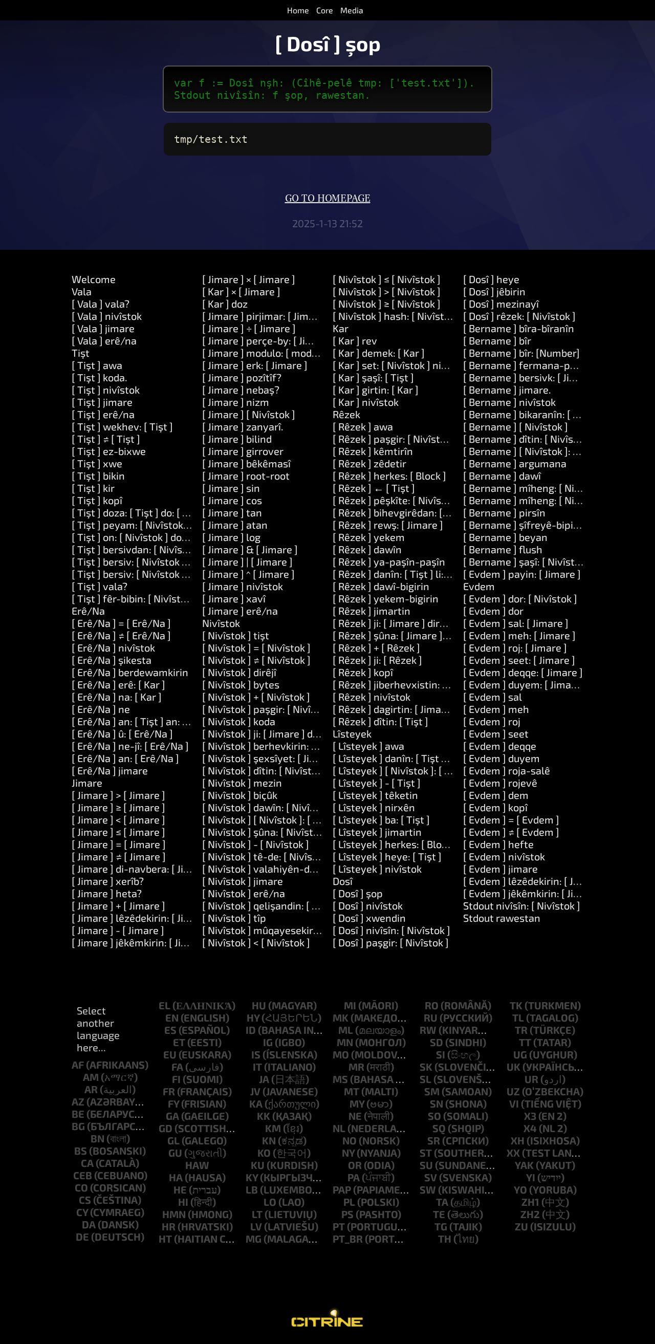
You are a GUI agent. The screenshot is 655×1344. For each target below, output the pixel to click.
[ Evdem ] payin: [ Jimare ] (522, 574)
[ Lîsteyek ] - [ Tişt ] (377, 782)
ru (431, 1017)
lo (270, 1202)
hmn (174, 1214)
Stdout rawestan (501, 918)
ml (345, 1030)
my (357, 1103)
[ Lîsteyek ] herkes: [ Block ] (395, 844)
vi (514, 1103)
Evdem (479, 586)
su (426, 1165)
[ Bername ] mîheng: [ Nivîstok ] (535, 488)
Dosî (343, 881)
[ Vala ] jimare (103, 328)
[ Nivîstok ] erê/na (243, 893)
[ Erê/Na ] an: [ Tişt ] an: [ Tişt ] (141, 721)
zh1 (530, 1202)
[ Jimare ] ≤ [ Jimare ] (118, 832)
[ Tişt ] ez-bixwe (109, 451)
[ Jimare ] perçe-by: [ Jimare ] (268, 340)
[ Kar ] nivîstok (366, 402)
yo (520, 1189)
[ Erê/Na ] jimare (110, 770)
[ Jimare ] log (231, 537)
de (82, 1236)
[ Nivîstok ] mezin (242, 782)
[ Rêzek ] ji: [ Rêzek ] (377, 660)
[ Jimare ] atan (235, 524)
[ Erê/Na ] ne (101, 709)
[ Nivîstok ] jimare (242, 881)
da (89, 1224)
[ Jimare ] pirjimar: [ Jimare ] (266, 316)
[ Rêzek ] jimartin (371, 610)
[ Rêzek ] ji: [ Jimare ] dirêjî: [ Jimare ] (415, 623)
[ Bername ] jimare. (507, 389)
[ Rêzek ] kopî (363, 672)
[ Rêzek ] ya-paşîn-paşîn (389, 561)
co (81, 1187)
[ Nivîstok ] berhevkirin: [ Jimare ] (277, 746)
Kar (340, 328)
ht (165, 1238)
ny (348, 1152)
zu (521, 1226)
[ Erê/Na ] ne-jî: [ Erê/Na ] (130, 746)
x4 (530, 1128)
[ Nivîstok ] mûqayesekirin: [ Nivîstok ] (289, 930)
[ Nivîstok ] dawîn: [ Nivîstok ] (268, 807)
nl (339, 1128)
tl (518, 1017)
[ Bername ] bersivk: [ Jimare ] (531, 377)
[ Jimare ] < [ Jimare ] (118, 819)
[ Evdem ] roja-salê (506, 770)
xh (518, 1140)
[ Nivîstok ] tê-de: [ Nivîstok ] (267, 856)
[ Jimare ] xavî (234, 598)
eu (170, 1054)
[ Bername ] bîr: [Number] (521, 352)
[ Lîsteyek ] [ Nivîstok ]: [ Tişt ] (400, 770)
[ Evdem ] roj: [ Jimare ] (515, 647)
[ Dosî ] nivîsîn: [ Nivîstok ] (391, 930)
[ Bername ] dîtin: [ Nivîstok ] (528, 438)
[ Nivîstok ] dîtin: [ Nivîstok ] (265, 770)
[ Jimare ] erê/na (240, 610)
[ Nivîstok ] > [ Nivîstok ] (387, 291)
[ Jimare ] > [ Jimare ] (118, 795)
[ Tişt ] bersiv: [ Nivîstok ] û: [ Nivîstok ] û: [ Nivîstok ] (190, 574)
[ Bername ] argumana (514, 463)
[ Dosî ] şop (358, 893)
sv (430, 1177)
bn (97, 1138)
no (349, 1140)
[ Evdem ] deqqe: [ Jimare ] (523, 672)
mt (351, 1091)
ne (355, 1116)
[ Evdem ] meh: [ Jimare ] (519, 635)
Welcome (94, 279)
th (444, 1238)
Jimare (87, 782)
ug (520, 1054)
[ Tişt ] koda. (99, 377)
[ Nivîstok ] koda (238, 721)
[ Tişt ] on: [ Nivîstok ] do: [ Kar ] (142, 537)
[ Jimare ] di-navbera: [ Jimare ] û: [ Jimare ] (170, 868)
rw (428, 1030)
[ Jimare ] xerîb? (108, 881)
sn (436, 1103)
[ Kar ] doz (225, 303)
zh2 (530, 1214)
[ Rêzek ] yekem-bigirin (386, 598)
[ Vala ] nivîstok (107, 316)
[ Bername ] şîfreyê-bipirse (525, 524)
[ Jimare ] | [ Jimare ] (247, 561)
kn (269, 1140)
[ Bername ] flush (502, 549)
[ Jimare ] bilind (237, 438)
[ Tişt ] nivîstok (106, 389)
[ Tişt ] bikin (98, 475)
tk (516, 1005)
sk (426, 1066)
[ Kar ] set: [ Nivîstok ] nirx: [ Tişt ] (409, 365)
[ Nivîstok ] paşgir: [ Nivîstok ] (269, 709)
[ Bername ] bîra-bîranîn (518, 328)
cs (85, 1200)
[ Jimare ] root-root (246, 475)
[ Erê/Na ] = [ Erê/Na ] (121, 623)
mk (340, 1017)
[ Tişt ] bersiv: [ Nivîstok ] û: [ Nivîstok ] (159, 561)
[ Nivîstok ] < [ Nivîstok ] (256, 942)
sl (425, 1079)
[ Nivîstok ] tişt (235, 635)
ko (264, 1152)
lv (256, 1226)
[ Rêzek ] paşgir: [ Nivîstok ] (394, 438)
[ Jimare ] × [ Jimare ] (248, 279)
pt (339, 1226)
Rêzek (346, 414)
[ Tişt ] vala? (99, 586)
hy (253, 1017)
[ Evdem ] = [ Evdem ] (511, 819)
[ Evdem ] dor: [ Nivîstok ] (520, 598)
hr (169, 1226)
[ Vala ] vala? (100, 303)
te (439, 1214)
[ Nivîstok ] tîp (234, 918)
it (257, 1066)
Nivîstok (221, 623)
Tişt (81, 352)
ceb (82, 1175)
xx (513, 1152)
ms (340, 1079)
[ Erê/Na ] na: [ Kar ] (117, 696)
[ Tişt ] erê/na (103, 414)
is (255, 1054)
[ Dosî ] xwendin (369, 918)
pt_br (348, 1238)
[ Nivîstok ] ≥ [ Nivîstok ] (387, 303)
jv (255, 1091)
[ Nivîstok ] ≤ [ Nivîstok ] (387, 279)
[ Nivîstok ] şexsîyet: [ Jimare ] (270, 758)
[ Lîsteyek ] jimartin (377, 832)
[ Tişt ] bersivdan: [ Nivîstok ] (137, 549)
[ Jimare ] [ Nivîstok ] (248, 414)
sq (439, 1128)
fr (169, 1091)
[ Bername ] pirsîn (504, 512)
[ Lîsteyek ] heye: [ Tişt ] (387, 856)
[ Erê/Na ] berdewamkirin (130, 672)
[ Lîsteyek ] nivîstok (377, 868)
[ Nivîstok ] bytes (240, 684)
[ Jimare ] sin (231, 488)
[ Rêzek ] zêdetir (369, 463)
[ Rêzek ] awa (363, 426)
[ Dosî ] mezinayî (501, 303)
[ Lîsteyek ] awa (368, 746)
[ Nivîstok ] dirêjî (239, 672)
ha (176, 1177)
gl (173, 1140)
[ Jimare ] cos (232, 500)
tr (521, 1030)
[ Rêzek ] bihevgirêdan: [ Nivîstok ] (410, 512)
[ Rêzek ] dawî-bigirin (381, 586)
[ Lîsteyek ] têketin (375, 795)
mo (341, 1054)
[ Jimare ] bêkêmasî (246, 463)
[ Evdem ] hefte (498, 844)
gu (175, 1152)
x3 (530, 1116)
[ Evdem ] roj (491, 721)
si (440, 1054)
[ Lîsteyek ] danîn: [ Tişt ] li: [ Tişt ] (409, 758)
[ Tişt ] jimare (102, 402)
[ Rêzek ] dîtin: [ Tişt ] (380, 721)
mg (253, 1238)
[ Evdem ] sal (492, 696)
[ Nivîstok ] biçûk (239, 795)
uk (513, 1066)
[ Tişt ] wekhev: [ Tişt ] (122, 426)
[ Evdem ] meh (496, 709)
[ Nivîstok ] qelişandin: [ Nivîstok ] (278, 905)
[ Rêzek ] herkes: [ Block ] (389, 475)
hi (183, 1202)
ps (347, 1214)
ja (264, 1079)
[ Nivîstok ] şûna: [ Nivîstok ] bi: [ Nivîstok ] (298, 832)
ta (442, 1202)
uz (513, 1091)
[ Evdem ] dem (496, 795)
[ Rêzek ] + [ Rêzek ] (376, 647)
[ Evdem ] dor (493, 610)
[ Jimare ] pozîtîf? (241, 377)
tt (525, 1042)
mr (356, 1066)
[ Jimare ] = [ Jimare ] (119, 844)
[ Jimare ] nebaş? (240, 389)
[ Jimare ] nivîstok (242, 586)
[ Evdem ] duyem (501, 758)
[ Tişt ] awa (97, 365)
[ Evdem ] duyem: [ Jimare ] (524, 684)
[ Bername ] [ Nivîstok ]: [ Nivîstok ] (542, 451)
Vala (82, 291)
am (91, 1077)
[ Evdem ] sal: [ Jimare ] (516, 623)
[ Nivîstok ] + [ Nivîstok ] (256, 696)
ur (531, 1079)
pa (353, 1177)
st (426, 1152)
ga (172, 1116)
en (172, 1017)
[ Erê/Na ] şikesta (111, 660)
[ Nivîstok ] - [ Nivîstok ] (255, 844)
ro (432, 1005)
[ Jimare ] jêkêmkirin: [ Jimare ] (141, 942)
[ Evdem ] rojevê (500, 782)
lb (252, 1189)
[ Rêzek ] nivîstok (371, 696)
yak (524, 1165)
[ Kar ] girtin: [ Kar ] (376, 389)
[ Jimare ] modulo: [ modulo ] (267, 352)
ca (87, 1163)
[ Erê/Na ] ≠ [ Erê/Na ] (121, 635)
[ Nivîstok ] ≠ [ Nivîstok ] (256, 660)
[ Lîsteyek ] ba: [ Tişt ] (381, 819)
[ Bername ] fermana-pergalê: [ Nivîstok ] (558, 365)
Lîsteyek (352, 733)
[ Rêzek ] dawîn (367, 549)
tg (440, 1226)
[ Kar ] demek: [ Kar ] (379, 352)
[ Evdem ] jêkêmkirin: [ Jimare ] (533, 893)
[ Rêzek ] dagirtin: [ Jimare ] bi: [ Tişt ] (416, 709)
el (164, 1005)
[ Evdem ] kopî (495, 807)
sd (436, 1042)
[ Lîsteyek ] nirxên (374, 807)
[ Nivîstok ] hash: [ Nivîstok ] (397, 316)
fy (173, 1103)
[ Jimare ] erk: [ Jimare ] (255, 365)
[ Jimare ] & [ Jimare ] (250, 549)
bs (80, 1150)
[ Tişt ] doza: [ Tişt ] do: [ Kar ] (138, 512)
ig (268, 1042)
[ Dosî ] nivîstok (368, 905)
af (78, 1064)
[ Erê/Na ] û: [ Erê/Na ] (122, 733)
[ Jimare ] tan (232, 512)
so (434, 1116)
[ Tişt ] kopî (97, 500)
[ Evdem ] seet (496, 733)
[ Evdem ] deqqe (499, 746)
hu (259, 1005)
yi (530, 1177)
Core (324, 10)
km (273, 1128)
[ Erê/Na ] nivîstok (113, 647)
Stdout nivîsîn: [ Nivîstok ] (521, 905)
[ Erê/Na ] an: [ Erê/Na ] (125, 758)
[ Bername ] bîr (497, 340)
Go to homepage (327, 198)
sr (433, 1140)
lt (257, 1214)
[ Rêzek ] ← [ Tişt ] (374, 488)
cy (82, 1212)
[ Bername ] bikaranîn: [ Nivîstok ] (539, 414)
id (251, 1030)
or (355, 1165)
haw (197, 1165)
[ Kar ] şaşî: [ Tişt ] (373, 377)
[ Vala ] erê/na (104, 340)
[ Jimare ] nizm (235, 402)
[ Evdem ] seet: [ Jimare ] (519, 660)
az (78, 1101)
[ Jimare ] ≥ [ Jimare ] (118, 807)
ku (258, 1165)
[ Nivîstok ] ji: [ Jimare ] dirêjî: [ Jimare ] (289, 733)
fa (177, 1066)
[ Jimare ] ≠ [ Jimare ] (119, 856)
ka (256, 1103)
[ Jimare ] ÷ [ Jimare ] (249, 328)
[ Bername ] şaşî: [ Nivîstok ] (527, 561)
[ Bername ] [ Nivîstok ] (515, 426)
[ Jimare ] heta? (107, 893)
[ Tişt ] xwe (97, 463)
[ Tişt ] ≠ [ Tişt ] (106, 438)
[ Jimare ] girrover (242, 451)
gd (165, 1128)
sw (428, 1189)
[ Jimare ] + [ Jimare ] (118, 905)
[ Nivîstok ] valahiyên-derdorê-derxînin (292, 868)
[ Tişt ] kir (93, 488)
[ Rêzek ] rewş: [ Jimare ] (388, 524)
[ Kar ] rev (355, 340)
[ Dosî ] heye (491, 279)
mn (345, 1042)
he (180, 1189)
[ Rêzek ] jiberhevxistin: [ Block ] (405, 684)
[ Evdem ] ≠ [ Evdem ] (511, 832)
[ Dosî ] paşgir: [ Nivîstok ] (391, 942)
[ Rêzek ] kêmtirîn (373, 451)
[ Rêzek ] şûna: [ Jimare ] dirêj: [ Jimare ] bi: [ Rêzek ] (449, 635)
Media (351, 10)
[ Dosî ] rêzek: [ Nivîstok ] (519, 316)
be (78, 1114)
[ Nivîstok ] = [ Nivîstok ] (256, 647)
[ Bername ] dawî (502, 475)
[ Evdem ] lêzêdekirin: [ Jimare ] (534, 881)
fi (176, 1079)
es (170, 1030)
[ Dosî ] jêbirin (494, 291)
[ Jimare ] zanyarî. (242, 426)
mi (350, 1005)
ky (252, 1177)
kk (263, 1116)
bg (78, 1126)
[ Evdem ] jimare (500, 868)
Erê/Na (88, 610)
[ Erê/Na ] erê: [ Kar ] (118, 684)
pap (342, 1189)
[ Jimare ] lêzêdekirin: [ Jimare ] (142, 918)
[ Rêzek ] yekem (369, 537)
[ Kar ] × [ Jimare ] (241, 291)
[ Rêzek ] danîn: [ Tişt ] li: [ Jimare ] (410, 574)
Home (298, 10)
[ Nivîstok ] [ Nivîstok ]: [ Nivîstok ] (279, 819)
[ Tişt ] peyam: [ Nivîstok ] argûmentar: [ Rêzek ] (181, 524)
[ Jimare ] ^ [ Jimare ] (248, 574)
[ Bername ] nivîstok (509, 402)
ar (91, 1089)
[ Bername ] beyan (505, 537)
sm (432, 1091)
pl (349, 1202)
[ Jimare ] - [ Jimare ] (118, 930)
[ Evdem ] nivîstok (504, 856)
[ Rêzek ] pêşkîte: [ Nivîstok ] (397, 500)
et (179, 1042)
